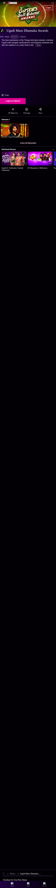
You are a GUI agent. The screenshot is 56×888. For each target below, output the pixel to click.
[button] (15, 131)
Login (48, 7)
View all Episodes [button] (28, 143)
